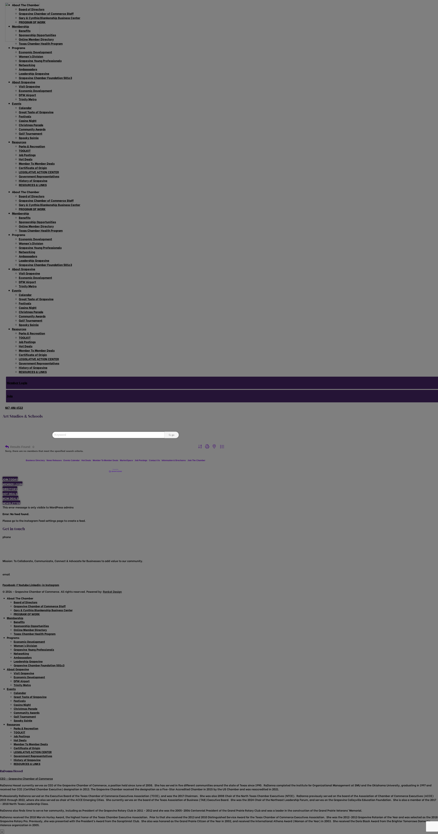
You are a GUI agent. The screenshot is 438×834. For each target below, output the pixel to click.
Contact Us (154, 460)
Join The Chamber (196, 460)
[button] (7, 447)
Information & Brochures (174, 460)
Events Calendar (71, 460)
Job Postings (141, 460)
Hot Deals (86, 460)
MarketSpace (126, 460)
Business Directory (35, 460)
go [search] (173, 435)
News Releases (54, 460)
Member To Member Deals (105, 460)
